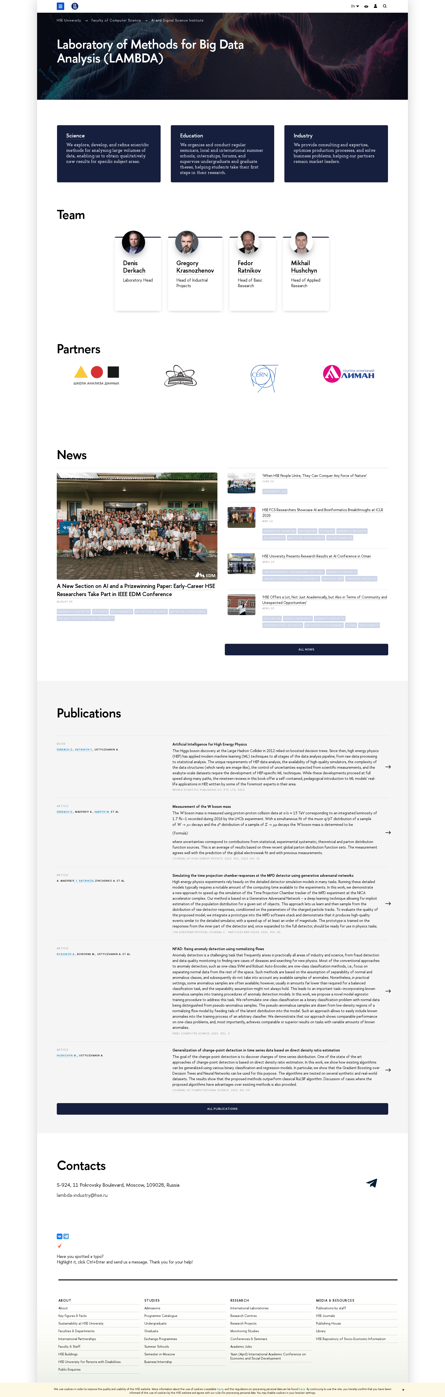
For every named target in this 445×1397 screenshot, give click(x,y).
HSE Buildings (67, 1354)
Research (239, 1300)
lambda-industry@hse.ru (82, 1195)
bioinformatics (339, 537)
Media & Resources (335, 1300)
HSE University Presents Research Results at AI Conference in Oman (316, 556)
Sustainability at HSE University (81, 1323)
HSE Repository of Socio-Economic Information (351, 1339)
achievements (121, 611)
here (220, 1389)
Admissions (152, 1308)
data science (369, 625)
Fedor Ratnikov (249, 266)
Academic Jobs (241, 1346)
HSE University (69, 20)
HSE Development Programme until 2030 (294, 572)
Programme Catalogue (160, 1315)
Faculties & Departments (76, 1331)
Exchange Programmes (160, 1339)
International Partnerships (77, 1339)
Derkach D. (65, 749)
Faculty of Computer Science (117, 20)
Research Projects (243, 1323)
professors (307, 531)
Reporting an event (151, 611)
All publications (222, 1109)
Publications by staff (331, 1308)
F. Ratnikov (84, 880)
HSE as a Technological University (86, 618)
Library (321, 1331)
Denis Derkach (134, 266)
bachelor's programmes (324, 625)
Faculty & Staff (69, 1346)
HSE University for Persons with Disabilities (89, 1362)
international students (283, 625)
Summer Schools (156, 1346)
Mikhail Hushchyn (304, 266)
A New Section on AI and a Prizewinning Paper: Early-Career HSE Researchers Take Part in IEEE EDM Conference (136, 590)
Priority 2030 (333, 578)
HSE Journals (325, 1315)
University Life (275, 491)
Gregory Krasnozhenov (195, 266)
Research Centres (243, 1315)
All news (306, 649)
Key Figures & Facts (72, 1315)
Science (75, 135)
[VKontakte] (59, 1236)
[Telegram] (66, 1236)
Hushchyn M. (67, 1055)
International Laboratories (249, 1308)
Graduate (151, 1331)
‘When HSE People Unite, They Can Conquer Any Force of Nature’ (314, 475)
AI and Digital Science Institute (177, 20)
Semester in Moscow (159, 1354)
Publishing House (328, 1323)
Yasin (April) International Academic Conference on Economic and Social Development (268, 1356)
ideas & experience (298, 618)
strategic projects (361, 578)
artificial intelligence (188, 611)
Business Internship (158, 1362)
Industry (303, 135)
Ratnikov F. (84, 749)
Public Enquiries (69, 1369)
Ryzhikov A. (66, 954)
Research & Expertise (74, 611)
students (100, 611)
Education (191, 135)
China (351, 625)
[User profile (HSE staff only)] (375, 6)
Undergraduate (155, 1323)
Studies (152, 1300)
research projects (352, 531)
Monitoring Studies (244, 1331)
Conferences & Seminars (248, 1339)
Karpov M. (102, 811)
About (64, 1300)
